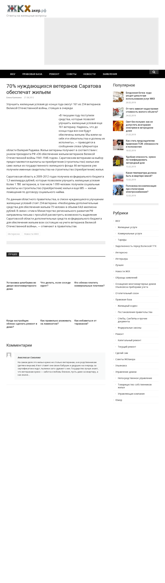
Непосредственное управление (135, 378)
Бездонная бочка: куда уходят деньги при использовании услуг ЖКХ (140, 95)
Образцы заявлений (126, 277)
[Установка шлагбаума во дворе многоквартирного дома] (21, 270)
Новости (89, 74)
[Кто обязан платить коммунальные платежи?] (89, 270)
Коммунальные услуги (130, 233)
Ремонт (54, 74)
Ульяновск (121, 365)
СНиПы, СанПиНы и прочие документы (132, 320)
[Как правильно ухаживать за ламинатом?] (55, 308)
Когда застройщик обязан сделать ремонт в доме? (21, 323)
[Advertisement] (101, 41)
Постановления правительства (135, 312)
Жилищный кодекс (128, 305)
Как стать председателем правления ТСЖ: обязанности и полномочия (142, 143)
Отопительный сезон (127, 293)
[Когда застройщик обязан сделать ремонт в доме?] (21, 308)
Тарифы (122, 239)
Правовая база (32, 74)
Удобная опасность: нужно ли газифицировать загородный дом (141, 160)
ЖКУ (12, 74)
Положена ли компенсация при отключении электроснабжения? (141, 189)
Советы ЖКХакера (125, 359)
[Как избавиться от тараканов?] (89, 308)
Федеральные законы (129, 327)
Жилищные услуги (127, 227)
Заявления (110, 74)
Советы (71, 74)
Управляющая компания (131, 393)
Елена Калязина (14, 97)
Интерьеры (121, 258)
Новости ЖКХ (31, 233)
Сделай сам (121, 353)
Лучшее (12, 254)
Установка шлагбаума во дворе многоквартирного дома (21, 285)
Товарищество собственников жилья (135, 386)
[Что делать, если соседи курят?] (55, 270)
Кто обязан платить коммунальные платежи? (89, 284)
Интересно (14, 233)
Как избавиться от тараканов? (85, 322)
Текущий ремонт (127, 346)
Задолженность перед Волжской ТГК (135, 246)
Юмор (118, 400)
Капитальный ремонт (129, 340)
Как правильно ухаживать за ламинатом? (55, 322)
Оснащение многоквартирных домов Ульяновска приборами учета (135, 285)
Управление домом (125, 371)
